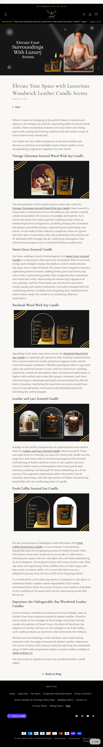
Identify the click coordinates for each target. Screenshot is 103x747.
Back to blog (53, 674)
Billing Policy (56, 706)
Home (12, 693)
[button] (6, 14)
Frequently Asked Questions (57, 693)
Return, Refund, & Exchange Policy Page (34, 700)
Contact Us (81, 700)
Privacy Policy (40, 706)
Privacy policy (74, 738)
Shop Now (23, 693)
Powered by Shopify (44, 738)
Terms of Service (83, 693)
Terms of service (89, 738)
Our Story (35, 693)
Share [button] (18, 107)
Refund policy (60, 738)
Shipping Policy (65, 700)
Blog (68, 706)
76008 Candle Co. (29, 738)
